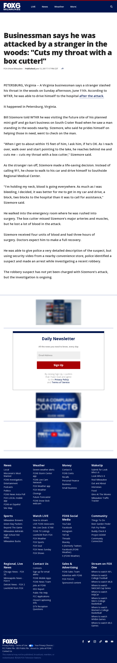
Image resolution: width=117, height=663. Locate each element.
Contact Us (40, 564)
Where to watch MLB (101, 581)
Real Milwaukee (99, 479)
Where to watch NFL (101, 571)
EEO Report (38, 589)
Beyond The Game (13, 527)
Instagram (67, 531)
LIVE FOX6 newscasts (43, 523)
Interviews (96, 487)
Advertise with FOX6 (72, 575)
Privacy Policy (62, 379)
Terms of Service (60, 382)
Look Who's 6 (98, 476)
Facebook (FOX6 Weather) (70, 551)
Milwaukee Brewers (13, 520)
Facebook (67, 527)
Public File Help (40, 592)
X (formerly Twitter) (71, 545)
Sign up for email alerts (41, 573)
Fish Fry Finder (98, 527)
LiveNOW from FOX (42, 534)
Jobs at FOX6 (39, 585)
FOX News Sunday (42, 549)
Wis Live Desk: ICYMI (43, 527)
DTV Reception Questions (40, 608)
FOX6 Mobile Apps (42, 578)
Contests (37, 568)
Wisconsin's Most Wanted (12, 474)
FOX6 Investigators (13, 479)
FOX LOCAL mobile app (13, 499)
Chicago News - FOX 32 (14, 573)
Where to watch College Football (99, 577)
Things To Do (98, 520)
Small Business (69, 487)
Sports (8, 516)
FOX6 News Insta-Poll (14, 494)
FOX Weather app (41, 486)
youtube (106, 641)
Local (6, 469)
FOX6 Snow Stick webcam (41, 502)
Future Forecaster (42, 497)
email (112, 641)
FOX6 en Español (12, 504)
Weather (39, 465)
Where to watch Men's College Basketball (99, 601)
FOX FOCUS (68, 579)
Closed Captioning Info (42, 601)
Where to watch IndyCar (99, 593)
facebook (83, 641)
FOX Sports (38, 542)
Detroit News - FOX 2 (14, 584)
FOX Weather (39, 489)
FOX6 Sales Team (71, 571)
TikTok (65, 534)
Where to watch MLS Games (101, 624)
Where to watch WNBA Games (99, 618)
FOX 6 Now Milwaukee (13, 68)
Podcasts (8, 487)
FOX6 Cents (68, 473)
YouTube (66, 523)
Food (94, 490)
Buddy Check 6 (98, 531)
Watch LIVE (40, 516)
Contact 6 (67, 469)
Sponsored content (71, 582)
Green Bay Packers (13, 523)
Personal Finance (70, 480)
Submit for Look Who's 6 (99, 471)
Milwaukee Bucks (12, 541)
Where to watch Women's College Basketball (100, 610)
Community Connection (97, 540)
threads (100, 641)
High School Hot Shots (12, 536)
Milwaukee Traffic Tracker (100, 499)
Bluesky (66, 542)
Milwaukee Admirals (13, 531)
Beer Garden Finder (101, 523)
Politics (7, 490)
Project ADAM (98, 534)
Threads (66, 538)
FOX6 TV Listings (41, 531)
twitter (89, 641)
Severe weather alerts (43, 469)
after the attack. (91, 96)
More (73, 6)
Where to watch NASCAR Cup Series (101, 587)
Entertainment (11, 483)
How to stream (40, 520)
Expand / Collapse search (111, 6)
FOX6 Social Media (70, 517)
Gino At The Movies (101, 494)
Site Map (8, 508)
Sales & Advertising (70, 565)
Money (66, 465)
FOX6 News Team (42, 581)
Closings (37, 493)
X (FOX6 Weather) (71, 555)
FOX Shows (38, 553)
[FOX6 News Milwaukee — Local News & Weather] (14, 6)
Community (99, 516)
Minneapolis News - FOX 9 (13, 579)
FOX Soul (37, 545)
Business (66, 484)
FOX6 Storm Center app (42, 474)
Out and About (98, 483)
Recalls (65, 476)
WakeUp (97, 465)
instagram (94, 641)
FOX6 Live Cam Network (40, 481)
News (7, 465)
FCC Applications (41, 596)
